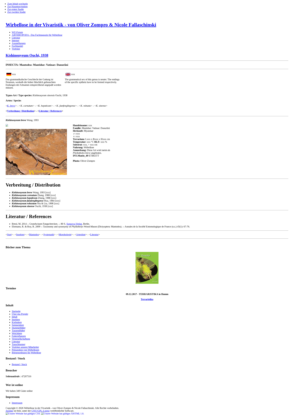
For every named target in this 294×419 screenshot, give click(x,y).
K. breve (11, 105)
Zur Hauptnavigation (17, 6)
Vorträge (16, 48)
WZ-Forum (17, 32)
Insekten (20, 234)
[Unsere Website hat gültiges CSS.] (23, 413)
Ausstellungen (19, 43)
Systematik (48, 234)
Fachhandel (17, 46)
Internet (15, 40)
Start (9, 234)
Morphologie (65, 234)
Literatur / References (50, 111)
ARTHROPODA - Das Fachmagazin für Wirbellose (37, 35)
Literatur (16, 37)
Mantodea (34, 234)
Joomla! (9, 411)
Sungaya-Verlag (74, 224)
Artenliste (80, 234)
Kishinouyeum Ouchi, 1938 (27, 55)
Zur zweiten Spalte (16, 12)
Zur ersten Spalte (15, 9)
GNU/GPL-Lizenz (40, 411)
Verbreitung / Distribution (20, 111)
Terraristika (147, 299)
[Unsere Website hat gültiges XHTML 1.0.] (62, 413)
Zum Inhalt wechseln (17, 3)
